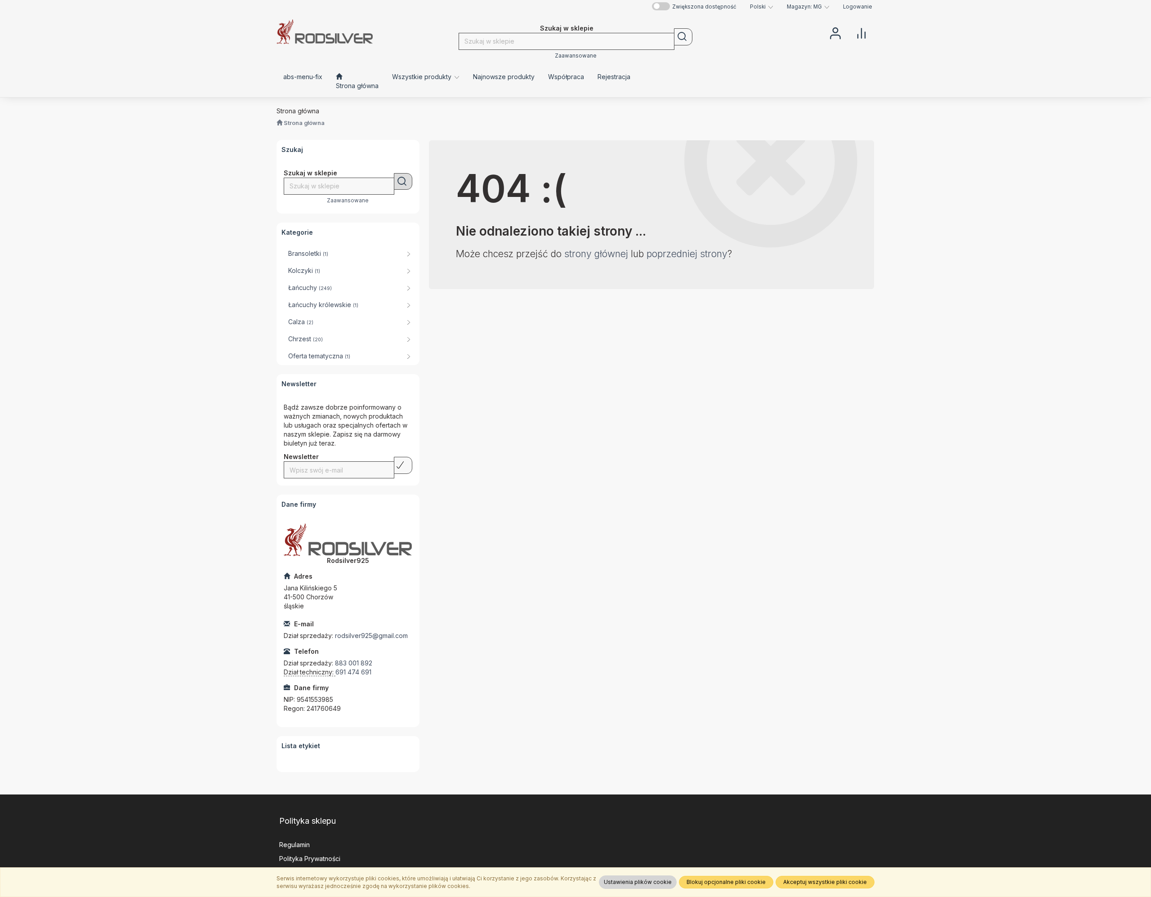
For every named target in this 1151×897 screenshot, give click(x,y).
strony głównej (596, 253)
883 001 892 (353, 663)
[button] (761, 6)
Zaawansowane (576, 56)
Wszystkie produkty (422, 76)
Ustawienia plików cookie (638, 882)
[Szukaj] (683, 36)
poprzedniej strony (687, 253)
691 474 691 (353, 672)
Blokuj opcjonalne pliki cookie (726, 882)
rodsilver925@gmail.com (371, 635)
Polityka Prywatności (309, 858)
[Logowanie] (835, 32)
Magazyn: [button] (804, 7)
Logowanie (857, 7)
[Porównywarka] (861, 32)
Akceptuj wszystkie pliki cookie (825, 882)
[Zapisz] (403, 465)
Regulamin (294, 844)
